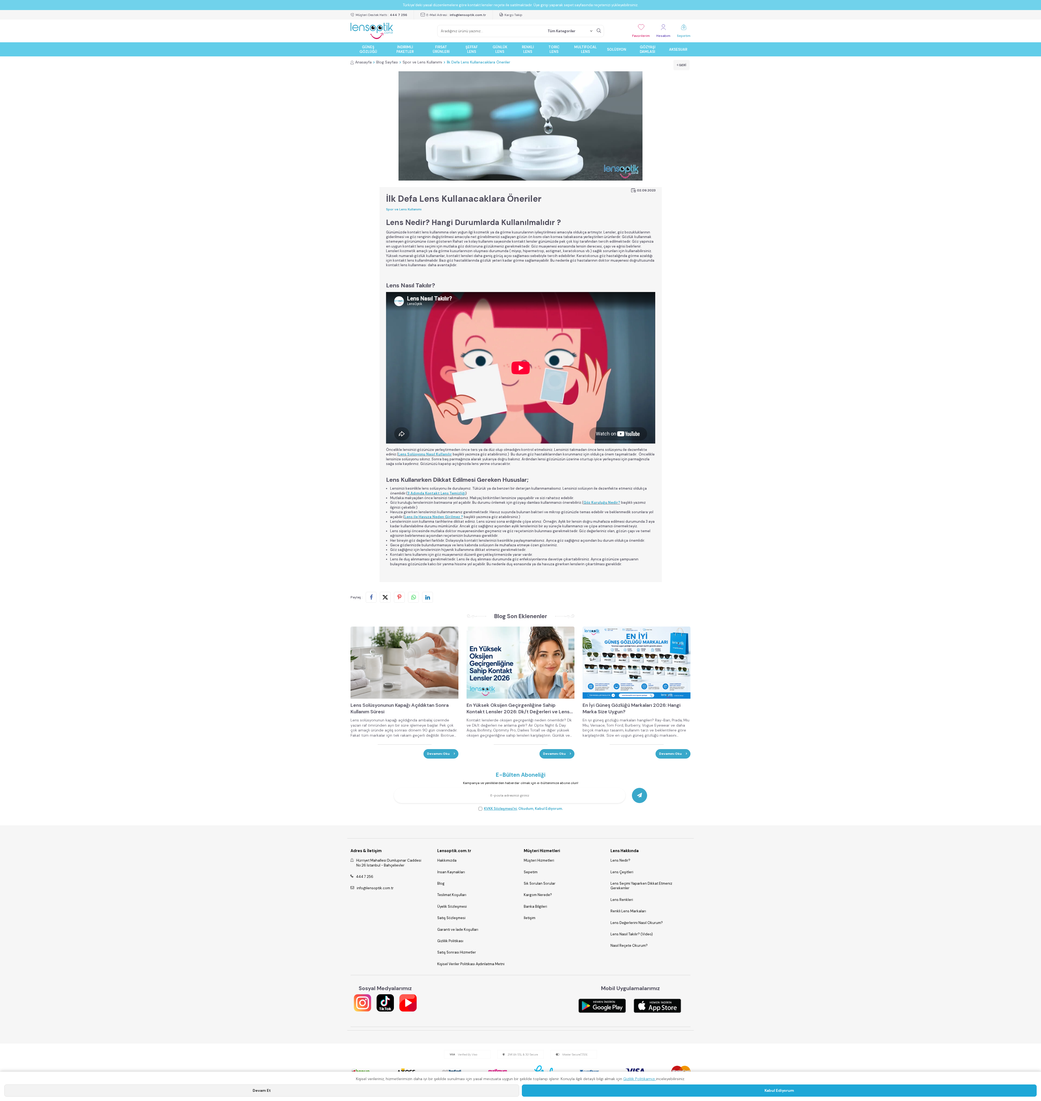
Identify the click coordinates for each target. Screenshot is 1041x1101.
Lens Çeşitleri (622, 872)
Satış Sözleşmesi (451, 918)
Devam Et (262, 1090)
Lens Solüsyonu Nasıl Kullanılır (425, 454)
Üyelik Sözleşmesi (452, 906)
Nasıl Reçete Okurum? (629, 945)
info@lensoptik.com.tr (375, 888)
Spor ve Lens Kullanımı (422, 62)
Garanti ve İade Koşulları (457, 929)
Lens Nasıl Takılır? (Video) (632, 934)
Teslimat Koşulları (451, 895)
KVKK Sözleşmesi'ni (500, 808)
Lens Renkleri (622, 899)
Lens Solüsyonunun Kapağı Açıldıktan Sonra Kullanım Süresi (400, 708)
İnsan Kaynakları (451, 872)
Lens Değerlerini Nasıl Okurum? (637, 922)
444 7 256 (364, 876)
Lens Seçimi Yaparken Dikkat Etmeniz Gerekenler (641, 885)
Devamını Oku (439, 754)
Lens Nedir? (620, 860)
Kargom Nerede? (538, 895)
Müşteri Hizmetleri (539, 860)
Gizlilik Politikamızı (639, 1078)
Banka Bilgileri (535, 906)
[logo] (372, 31)
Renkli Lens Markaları (628, 911)
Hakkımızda (447, 860)
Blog (441, 883)
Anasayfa (363, 62)
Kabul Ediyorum (779, 1090)
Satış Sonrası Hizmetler (456, 952)
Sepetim (531, 872)
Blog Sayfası (387, 62)
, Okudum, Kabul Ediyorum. (523, 808)
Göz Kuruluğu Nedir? (601, 502)
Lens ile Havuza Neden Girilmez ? (433, 517)
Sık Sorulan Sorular (539, 883)
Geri (682, 65)
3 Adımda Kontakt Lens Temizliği (436, 493)
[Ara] (599, 31)
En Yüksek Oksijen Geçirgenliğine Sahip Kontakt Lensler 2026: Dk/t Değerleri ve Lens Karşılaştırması (518, 708)
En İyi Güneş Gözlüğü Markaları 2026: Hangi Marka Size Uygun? (631, 708)
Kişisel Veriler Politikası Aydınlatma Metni (471, 964)
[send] (639, 795)
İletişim (529, 918)
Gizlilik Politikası (450, 941)
